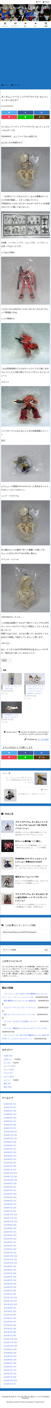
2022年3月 (10, 1287)
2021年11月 (10, 1301)
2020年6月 (10, 1360)
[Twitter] (9, 113)
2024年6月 (10, 1194)
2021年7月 (10, 1315)
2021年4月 (10, 1325)
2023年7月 (10, 1232)
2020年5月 (10, 1363)
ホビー (15, 732)
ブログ (8, 1073)
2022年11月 (10, 1259)
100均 (8, 1056)
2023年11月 (10, 1218)
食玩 (8, 1087)
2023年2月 (10, 1249)
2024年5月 (10, 1197)
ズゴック (24, 734)
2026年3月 (10, 1121)
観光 (7, 1083)
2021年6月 (10, 1318)
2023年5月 (10, 1239)
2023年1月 (10, 1252)
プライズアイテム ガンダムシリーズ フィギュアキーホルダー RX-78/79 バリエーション (31, 825)
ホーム (5, 85)
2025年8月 (10, 1145)
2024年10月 (10, 1180)
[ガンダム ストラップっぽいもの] (11, 679)
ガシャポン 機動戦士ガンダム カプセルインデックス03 (25, 1028)
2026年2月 (10, 1125)
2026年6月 (10, 1111)
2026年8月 (10, 1104)
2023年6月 (10, 1235)
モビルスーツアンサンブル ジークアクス (19, 1007)
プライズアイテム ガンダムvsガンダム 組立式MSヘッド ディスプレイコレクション (31, 897)
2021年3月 (10, 1329)
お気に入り (8, 1059)
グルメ (9, 1070)
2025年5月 (10, 1156)
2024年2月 (10, 1208)
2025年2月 (10, 1166)
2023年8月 (10, 1228)
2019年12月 (10, 1380)
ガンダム (17, 85)
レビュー (7, 1080)
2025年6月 (10, 1152)
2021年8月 (10, 1311)
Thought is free (39, 1402)
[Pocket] (9, 117)
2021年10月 (10, 1304)
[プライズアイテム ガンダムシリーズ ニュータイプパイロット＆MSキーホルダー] (34, 679)
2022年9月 (10, 1266)
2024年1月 (10, 1211)
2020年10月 (10, 1346)
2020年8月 (10, 1353)
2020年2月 (10, 1373)
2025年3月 (10, 1163)
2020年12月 (10, 1339)
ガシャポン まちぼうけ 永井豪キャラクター (21, 1021)
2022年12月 (10, 1256)
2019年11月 (10, 1384)
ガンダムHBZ (43, 739)
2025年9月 (10, 1142)
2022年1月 (10, 1294)
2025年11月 (10, 1135)
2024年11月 (10, 1176)
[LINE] (25, 117)
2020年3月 (10, 1370)
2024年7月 (10, 1190)
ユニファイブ (39, 734)
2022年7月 (10, 1273)
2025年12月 (10, 1131)
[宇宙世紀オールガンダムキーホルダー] (11, 707)
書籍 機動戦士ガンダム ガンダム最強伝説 (20, 1001)
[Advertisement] (25, 54)
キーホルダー (32, 732)
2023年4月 (10, 1242)
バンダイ (31, 734)
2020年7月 (10, 1356)
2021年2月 (10, 1332)
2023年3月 (10, 1246)
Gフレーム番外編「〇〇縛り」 (28, 841)
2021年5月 (10, 1322)
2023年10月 (10, 1221)
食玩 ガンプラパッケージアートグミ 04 (19, 1014)
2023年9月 (10, 1225)
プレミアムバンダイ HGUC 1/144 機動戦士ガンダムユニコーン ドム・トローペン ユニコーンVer (25, 995)
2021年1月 (10, 1335)
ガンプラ (9, 1066)
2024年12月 (10, 1173)
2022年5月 (10, 1280)
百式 (45, 734)
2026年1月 (10, 1128)
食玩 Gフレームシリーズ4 (26, 876)
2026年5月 (10, 1114)
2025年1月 (10, 1170)
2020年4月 (10, 1367)
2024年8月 (10, 1187)
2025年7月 (10, 1149)
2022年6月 (10, 1277)
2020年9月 (10, 1349)
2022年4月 (10, 1284)
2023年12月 (10, 1214)
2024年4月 (10, 1201)
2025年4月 (10, 1159)
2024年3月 (10, 1204)
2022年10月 (10, 1263)
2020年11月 (10, 1342)
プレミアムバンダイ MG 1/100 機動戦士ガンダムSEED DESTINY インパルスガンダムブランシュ (25, 1037)
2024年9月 (10, 1183)
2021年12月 (10, 1297)
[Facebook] (25, 113)
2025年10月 (10, 1138)
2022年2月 (10, 1290)
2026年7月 (10, 1107)
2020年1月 (10, 1377)
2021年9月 (10, 1308)
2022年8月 (10, 1270)
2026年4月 (10, 1118)
